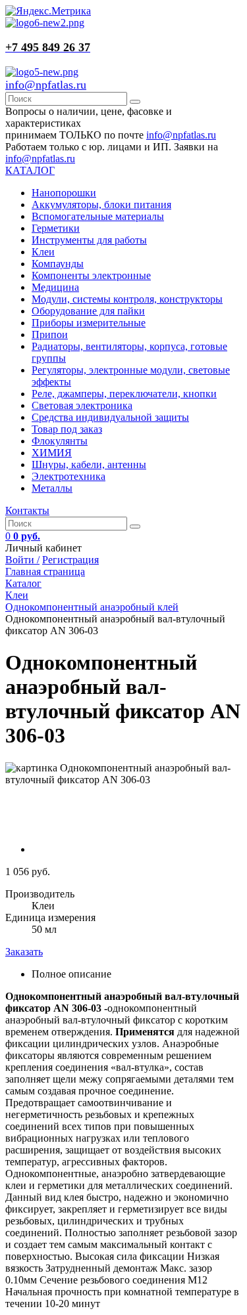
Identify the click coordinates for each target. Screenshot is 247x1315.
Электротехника (68, 476)
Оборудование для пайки (88, 310)
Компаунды (58, 263)
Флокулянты (60, 440)
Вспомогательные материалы (98, 216)
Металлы (52, 488)
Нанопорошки (64, 192)
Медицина (55, 287)
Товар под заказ (67, 429)
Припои (50, 334)
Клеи (43, 251)
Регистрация (70, 559)
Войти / (22, 559)
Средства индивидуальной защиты (110, 417)
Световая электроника (82, 405)
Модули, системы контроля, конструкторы (127, 299)
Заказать (24, 951)
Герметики (56, 228)
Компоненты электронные (91, 275)
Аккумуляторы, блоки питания (101, 204)
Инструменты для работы (89, 240)
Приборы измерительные (89, 322)
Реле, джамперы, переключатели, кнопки (124, 393)
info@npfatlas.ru (45, 84)
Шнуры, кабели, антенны (89, 464)
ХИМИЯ (52, 452)
